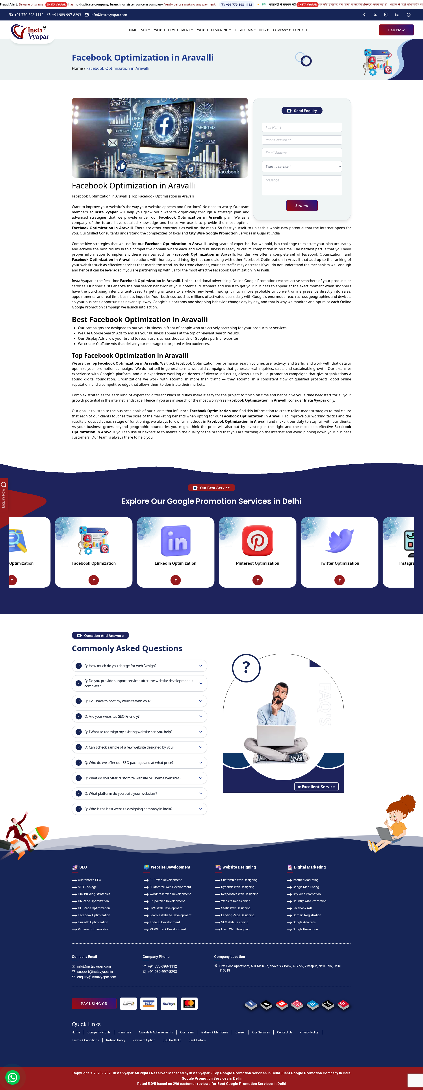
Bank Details (197, 1040)
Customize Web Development (170, 887)
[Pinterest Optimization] (211, 540)
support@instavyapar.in (95, 972)
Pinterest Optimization (211, 563)
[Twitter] (375, 14)
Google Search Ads (106, 333)
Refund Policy (115, 1040)
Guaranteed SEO (89, 880)
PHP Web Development (166, 880)
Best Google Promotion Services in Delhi (251, 1084)
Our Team (187, 1032)
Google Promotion (259, 280)
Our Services (261, 1032)
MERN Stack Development (168, 929)
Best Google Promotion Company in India (316, 1073)
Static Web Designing (235, 908)
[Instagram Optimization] (375, 540)
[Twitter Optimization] (293, 540)
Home (132, 30)
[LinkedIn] (397, 14)
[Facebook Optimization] (47, 540)
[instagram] (297, 1003)
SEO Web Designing (234, 922)
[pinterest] (343, 1003)
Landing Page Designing (237, 915)
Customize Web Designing (239, 880)
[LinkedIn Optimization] (129, 540)
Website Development (172, 30)
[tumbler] (266, 1003)
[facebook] (251, 1003)
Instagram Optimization (375, 563)
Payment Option (144, 1040)
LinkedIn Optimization (129, 563)
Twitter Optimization (293, 563)
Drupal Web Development (167, 901)
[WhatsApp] (409, 14)
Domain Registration (307, 915)
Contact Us (284, 1032)
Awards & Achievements (156, 1032)
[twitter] (328, 1003)
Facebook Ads (302, 908)
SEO (144, 30)
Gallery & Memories (214, 1032)
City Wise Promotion (307, 894)
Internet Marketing (306, 880)
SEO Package (87, 887)
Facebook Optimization (48, 563)
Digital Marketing (250, 30)
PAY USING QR (94, 1003)
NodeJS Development (165, 922)
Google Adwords (304, 922)
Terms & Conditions (85, 1040)
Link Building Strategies (94, 894)
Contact (300, 30)
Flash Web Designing (235, 929)
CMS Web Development (166, 908)
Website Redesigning (235, 901)
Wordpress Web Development (170, 894)
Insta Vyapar (82, 280)
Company (280, 30)
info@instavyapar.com (109, 14)
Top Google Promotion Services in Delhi (246, 1073)
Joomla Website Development (170, 915)
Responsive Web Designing (239, 894)
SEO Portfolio (172, 1040)
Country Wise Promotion (310, 901)
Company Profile (99, 1032)
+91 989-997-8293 (66, 14)
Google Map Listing (306, 887)
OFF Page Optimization (94, 908)
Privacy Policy (309, 1032)
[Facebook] (364, 14)
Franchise (124, 1032)
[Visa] (148, 1004)
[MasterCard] (189, 1004)
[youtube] (282, 1003)
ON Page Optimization (93, 901)
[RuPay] (169, 1004)
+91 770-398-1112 (55, 4)
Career (240, 1032)
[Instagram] (386, 14)
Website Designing (212, 30)
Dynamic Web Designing (237, 887)
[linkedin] (312, 1003)
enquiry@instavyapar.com (96, 977)
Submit (301, 205)
